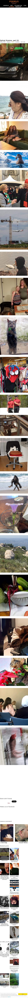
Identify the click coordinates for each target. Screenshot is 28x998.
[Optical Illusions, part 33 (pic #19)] (14, 685)
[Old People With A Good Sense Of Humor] (14, 906)
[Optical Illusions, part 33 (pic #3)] (14, 149)
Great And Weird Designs (14, 924)
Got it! (23, 994)
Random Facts (4, 860)
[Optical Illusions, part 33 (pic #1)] (14, 80)
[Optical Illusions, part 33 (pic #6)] (14, 249)
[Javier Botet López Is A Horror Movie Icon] (4, 906)
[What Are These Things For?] (14, 937)
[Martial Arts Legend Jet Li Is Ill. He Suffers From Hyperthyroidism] (14, 874)
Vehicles (18, 6)
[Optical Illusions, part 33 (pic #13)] (14, 471)
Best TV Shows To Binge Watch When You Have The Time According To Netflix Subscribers (4, 877)
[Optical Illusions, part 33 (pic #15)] (14, 532)
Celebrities (18, 5)
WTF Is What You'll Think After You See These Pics (14, 986)
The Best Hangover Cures (5, 986)
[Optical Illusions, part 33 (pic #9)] (14, 354)
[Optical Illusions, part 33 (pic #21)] (14, 764)
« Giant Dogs (3, 842)
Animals (6, 5)
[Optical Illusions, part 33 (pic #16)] (14, 572)
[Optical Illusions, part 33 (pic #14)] (14, 493)
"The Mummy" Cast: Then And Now (14, 861)
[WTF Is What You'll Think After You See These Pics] (14, 985)
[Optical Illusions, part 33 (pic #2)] (14, 118)
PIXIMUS (14, 1)
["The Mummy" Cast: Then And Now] (14, 859)
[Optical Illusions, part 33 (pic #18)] (14, 655)
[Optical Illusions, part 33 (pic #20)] (14, 725)
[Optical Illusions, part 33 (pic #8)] (14, 314)
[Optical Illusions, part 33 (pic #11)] (14, 412)
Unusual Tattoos (23, 842)
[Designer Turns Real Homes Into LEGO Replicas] (14, 953)
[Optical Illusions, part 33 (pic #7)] (14, 275)
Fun (25, 5)
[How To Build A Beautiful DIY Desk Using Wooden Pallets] (4, 922)
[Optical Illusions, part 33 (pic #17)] (14, 615)
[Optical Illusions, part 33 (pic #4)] (14, 167)
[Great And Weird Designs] (14, 922)
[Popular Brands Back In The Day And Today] (14, 891)
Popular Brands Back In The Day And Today (14, 893)
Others (11, 6)
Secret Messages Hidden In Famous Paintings (14, 970)
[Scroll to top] (23, 992)
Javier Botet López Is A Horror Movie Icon (4, 908)
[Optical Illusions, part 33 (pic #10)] (14, 392)
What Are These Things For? (14, 939)
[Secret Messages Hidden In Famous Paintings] (14, 969)
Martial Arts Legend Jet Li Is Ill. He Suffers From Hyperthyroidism (14, 877)
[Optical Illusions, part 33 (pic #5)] (14, 207)
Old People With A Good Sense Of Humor (14, 908)
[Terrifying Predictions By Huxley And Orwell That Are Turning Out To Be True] (4, 953)
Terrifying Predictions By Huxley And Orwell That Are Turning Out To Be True (4, 955)
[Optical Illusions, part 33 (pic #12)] (14, 435)
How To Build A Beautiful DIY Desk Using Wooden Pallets (4, 924)
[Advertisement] (14, 24)
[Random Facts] (4, 859)
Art (11, 5)
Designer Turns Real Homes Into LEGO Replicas (14, 954)
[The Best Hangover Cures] (4, 985)
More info (9, 996)
